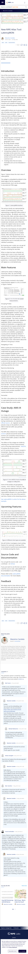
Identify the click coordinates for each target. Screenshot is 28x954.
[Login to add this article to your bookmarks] (26, 45)
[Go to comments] (22, 45)
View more (24, 885)
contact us (21, 679)
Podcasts (16, 928)
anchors (3, 434)
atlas (3, 42)
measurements (12, 42)
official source (5, 423)
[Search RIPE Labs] (26, 7)
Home (14, 937)
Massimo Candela (10, 38)
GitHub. (12, 564)
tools (6, 42)
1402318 (23, 446)
